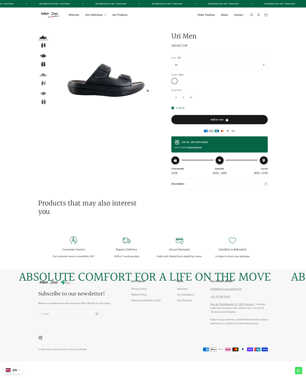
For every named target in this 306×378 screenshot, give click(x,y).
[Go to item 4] (43, 64)
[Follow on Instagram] (40, 338)
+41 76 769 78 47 (220, 296)
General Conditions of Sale (146, 300)
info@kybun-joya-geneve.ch (226, 288)
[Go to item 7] (43, 93)
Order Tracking (206, 14)
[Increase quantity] (190, 97)
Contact (238, 14)
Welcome (74, 14)
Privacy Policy (139, 288)
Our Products (120, 14)
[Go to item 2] (43, 46)
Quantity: (176, 90)
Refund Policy (139, 294)
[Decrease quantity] (176, 97)
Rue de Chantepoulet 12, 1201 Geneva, (232, 304)
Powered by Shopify (77, 349)
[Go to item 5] (43, 74)
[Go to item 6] (43, 83)
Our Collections (94, 14)
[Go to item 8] (43, 102)
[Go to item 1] (43, 36)
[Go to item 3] (43, 55)
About (224, 14)
